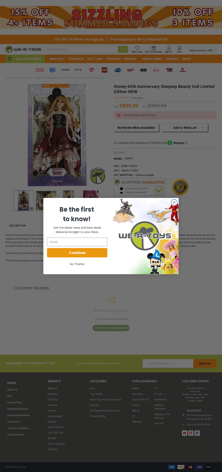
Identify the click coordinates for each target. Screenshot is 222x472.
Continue (77, 252)
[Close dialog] (174, 202)
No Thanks (77, 264)
